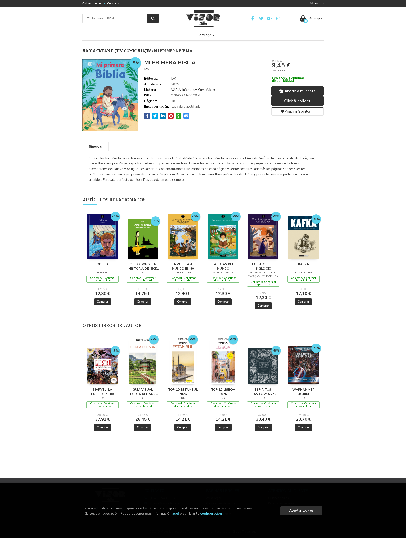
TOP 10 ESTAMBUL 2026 (183, 391)
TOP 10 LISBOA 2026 (223, 391)
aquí (175, 513)
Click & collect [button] (297, 100)
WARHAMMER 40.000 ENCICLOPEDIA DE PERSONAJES (303, 391)
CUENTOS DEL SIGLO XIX (263, 266)
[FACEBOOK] (252, 18)
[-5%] (102, 236)
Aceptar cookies (301, 510)
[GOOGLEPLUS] (269, 18)
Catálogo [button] (205, 35)
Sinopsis (95, 146)
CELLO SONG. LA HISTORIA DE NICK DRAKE (143, 266)
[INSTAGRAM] (278, 18)
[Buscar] (153, 18)
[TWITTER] (261, 18)
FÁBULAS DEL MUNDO (223, 266)
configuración (211, 513)
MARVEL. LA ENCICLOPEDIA (102, 391)
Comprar (102, 302)
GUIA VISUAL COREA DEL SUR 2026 (142, 391)
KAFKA (303, 264)
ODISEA (103, 264)
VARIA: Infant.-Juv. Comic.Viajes (117, 51)
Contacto (113, 3)
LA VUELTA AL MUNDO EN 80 (183, 266)
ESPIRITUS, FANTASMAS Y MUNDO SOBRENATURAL (263, 391)
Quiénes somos (92, 3)
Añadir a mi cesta (299, 91)
